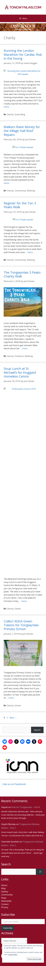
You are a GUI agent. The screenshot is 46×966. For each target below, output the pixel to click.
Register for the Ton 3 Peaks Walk (20, 205)
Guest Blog (19, 114)
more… (7, 106)
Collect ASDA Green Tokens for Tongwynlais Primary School (21, 625)
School (17, 705)
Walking (31, 190)
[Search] (40, 872)
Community (20, 190)
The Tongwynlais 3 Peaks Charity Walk (22, 274)
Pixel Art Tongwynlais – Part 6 (25, 807)
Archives (7, 933)
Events (17, 608)
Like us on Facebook (14, 784)
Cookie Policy (12, 954)
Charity (10, 114)
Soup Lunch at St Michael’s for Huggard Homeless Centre (20, 372)
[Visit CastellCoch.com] (23, 27)
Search (37, 729)
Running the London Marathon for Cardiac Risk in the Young (23, 54)
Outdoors (19, 356)
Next (13, 717)
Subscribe (7, 928)
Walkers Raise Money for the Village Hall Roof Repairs (22, 131)
